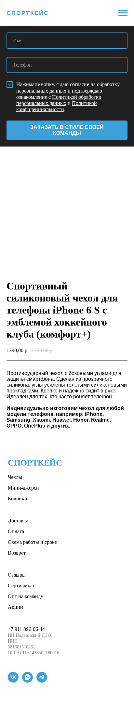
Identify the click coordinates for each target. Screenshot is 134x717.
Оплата (16, 531)
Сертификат (21, 585)
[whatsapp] (27, 681)
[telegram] (41, 681)
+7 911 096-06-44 (26, 629)
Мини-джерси (23, 488)
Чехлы (15, 477)
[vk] (13, 681)
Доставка (18, 520)
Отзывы (17, 575)
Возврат (17, 553)
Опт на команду (25, 596)
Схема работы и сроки (33, 542)
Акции (15, 607)
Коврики (17, 498)
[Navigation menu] (122, 13)
